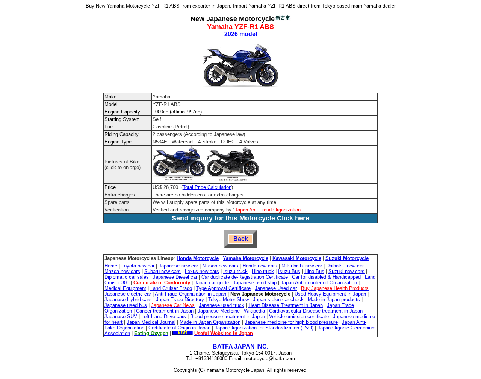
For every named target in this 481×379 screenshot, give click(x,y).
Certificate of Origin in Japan (179, 328)
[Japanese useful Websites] (182, 333)
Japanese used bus (125, 305)
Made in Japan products (334, 299)
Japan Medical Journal (151, 322)
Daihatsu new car (345, 266)
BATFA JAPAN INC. (240, 346)
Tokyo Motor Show (228, 299)
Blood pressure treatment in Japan (227, 316)
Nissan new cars (220, 266)
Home (110, 266)
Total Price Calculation (207, 187)
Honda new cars (259, 266)
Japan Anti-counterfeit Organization (319, 282)
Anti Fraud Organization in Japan (190, 294)
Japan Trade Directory (180, 299)
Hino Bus (314, 271)
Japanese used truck (221, 305)
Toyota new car (137, 266)
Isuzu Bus (289, 271)
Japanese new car (178, 266)
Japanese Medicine (219, 311)
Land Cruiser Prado (171, 288)
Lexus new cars (202, 271)
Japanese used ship (255, 282)
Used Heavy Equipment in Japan (330, 294)
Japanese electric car (127, 294)
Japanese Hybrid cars (128, 299)
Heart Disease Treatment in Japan (285, 305)
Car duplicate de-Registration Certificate (244, 277)
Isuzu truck (235, 271)
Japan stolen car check (278, 299)
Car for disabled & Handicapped (326, 277)
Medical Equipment (125, 288)
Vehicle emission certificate (299, 316)
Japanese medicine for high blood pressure (291, 322)
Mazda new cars (122, 271)
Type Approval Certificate (223, 288)
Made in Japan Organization (210, 322)
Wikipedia (254, 311)
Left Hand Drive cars (163, 316)
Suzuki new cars (346, 271)
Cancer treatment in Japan (165, 311)
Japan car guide (211, 282)
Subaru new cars (162, 271)
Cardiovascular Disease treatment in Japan (316, 311)
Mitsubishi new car (301, 266)
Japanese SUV (120, 316)
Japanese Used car (276, 288)
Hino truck (263, 271)
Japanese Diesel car (175, 277)
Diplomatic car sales (126, 277)
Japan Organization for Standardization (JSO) (264, 328)
